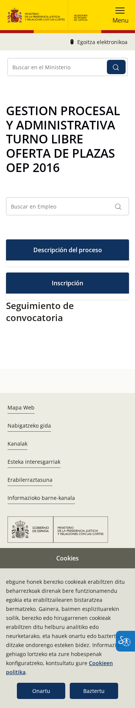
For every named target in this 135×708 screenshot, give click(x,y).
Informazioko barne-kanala (41, 497)
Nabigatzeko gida (29, 425)
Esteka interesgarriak (34, 461)
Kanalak (17, 443)
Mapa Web (21, 407)
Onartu (41, 690)
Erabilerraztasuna (30, 479)
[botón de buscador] (116, 67)
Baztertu (94, 690)
